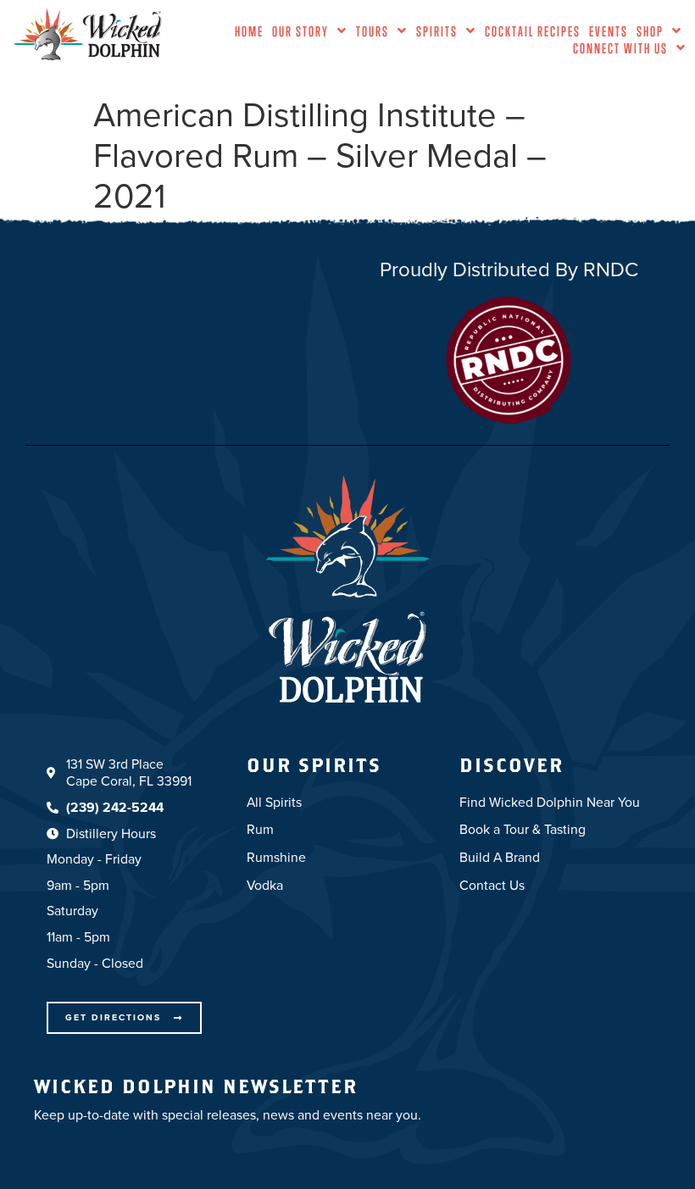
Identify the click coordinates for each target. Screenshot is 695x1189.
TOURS (372, 31)
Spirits (437, 31)
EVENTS (608, 31)
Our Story (300, 31)
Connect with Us (620, 48)
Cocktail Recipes (533, 31)
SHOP (650, 31)
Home (249, 31)
